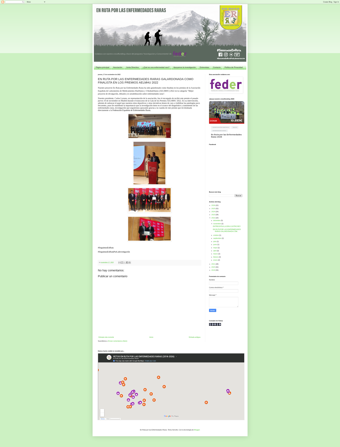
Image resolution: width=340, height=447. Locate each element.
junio (215, 244)
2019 (213, 270)
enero (215, 260)
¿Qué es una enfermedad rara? (156, 67)
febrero (216, 257)
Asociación (117, 67)
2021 (213, 264)
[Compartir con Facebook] (127, 262)
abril (215, 251)
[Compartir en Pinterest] (129, 262)
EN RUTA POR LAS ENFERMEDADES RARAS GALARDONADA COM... (227, 230)
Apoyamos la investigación (184, 67)
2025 (213, 208)
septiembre (217, 238)
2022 (213, 218)
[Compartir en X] (124, 262)
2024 (213, 212)
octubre (216, 235)
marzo (215, 254)
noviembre (217, 224)
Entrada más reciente (106, 337)
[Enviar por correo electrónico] (119, 262)
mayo (215, 248)
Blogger (197, 430)
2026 (213, 205)
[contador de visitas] (215, 325)
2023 (213, 215)
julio (215, 241)
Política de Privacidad (234, 67)
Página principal (102, 67)
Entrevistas (204, 67)
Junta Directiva (132, 67)
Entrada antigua (194, 337)
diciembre (217, 220)
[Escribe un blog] (122, 262)
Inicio (151, 337)
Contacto (217, 67)
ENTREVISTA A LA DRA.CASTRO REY (227, 226)
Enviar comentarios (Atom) (117, 341)
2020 (213, 267)
